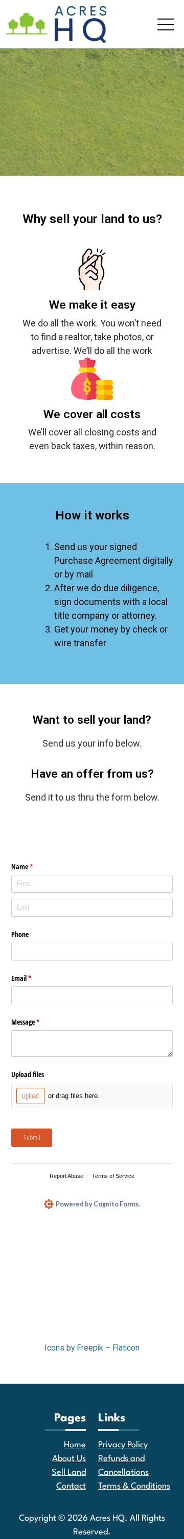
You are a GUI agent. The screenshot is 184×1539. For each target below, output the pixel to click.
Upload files (27, 1074)
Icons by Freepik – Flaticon (92, 1348)
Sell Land (69, 1472)
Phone (20, 934)
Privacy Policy (123, 1445)
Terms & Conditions (134, 1486)
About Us (69, 1458)
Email (33, 978)
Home (75, 1445)
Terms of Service (113, 1176)
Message (37, 1022)
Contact (71, 1486)
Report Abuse (66, 1176)
